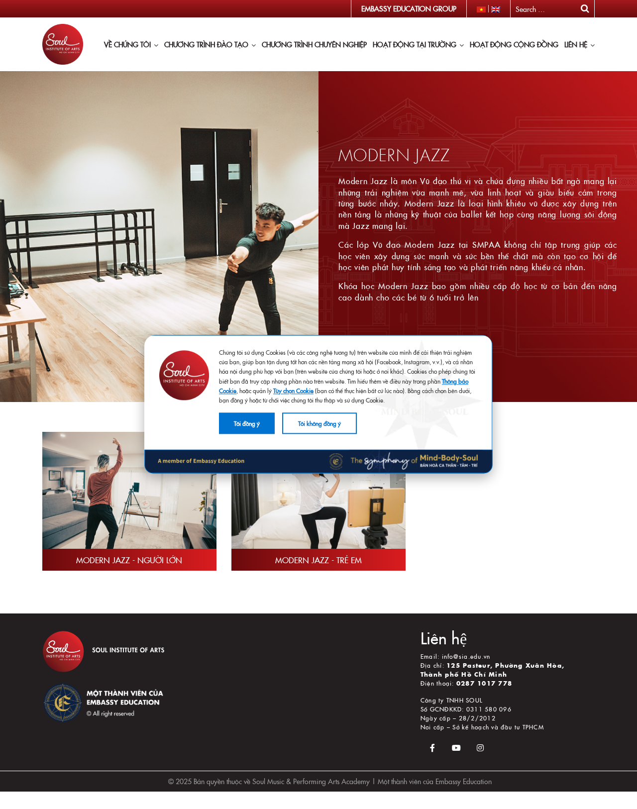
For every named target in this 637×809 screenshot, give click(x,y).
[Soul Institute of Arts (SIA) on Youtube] (456, 747)
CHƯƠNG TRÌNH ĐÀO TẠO (206, 44)
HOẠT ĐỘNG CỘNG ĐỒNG (514, 44)
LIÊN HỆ (575, 44)
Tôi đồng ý (247, 423)
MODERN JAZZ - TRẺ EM (318, 559)
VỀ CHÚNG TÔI (127, 44)
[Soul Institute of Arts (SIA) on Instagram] (480, 747)
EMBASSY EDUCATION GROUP (408, 8)
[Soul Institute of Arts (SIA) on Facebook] (432, 747)
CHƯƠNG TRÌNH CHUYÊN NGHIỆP (314, 44)
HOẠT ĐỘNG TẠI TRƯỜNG (414, 44)
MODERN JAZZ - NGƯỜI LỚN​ (129, 559)
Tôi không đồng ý (319, 423)
